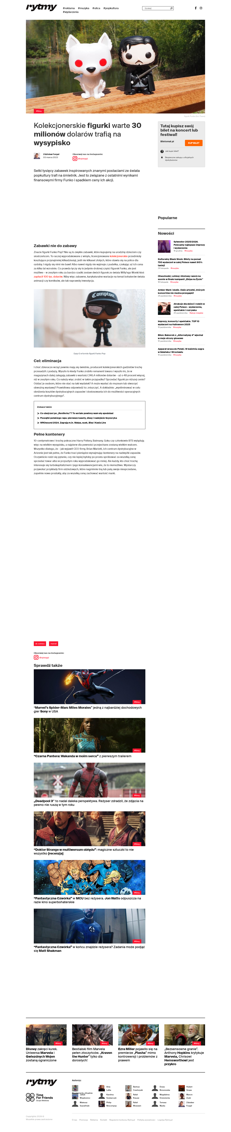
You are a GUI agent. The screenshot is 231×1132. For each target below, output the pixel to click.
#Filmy (39, 111)
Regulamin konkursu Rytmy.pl (122, 1120)
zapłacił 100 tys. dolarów (48, 276)
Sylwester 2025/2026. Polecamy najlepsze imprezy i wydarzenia (189, 244)
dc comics (39, 643)
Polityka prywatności (146, 1120)
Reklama (94, 1120)
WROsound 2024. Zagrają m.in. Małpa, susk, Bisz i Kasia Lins (73, 422)
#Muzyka (83, 8)
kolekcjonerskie (119, 256)
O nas (74, 1120)
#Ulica (96, 8)
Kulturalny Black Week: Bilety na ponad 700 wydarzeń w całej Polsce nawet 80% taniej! (180, 262)
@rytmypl (83, 158)
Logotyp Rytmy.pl (165, 1120)
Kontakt (103, 1120)
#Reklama (69, 8)
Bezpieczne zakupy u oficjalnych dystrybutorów (179, 158)
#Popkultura (111, 8)
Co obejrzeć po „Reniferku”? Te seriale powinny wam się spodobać (76, 413)
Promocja (83, 1120)
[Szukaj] (171, 8)
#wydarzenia (71, 12)
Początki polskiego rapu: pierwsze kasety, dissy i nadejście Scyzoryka (78, 418)
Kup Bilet (193, 143)
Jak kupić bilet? (172, 151)
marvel (54, 643)
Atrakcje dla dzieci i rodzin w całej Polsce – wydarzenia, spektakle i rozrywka (189, 307)
